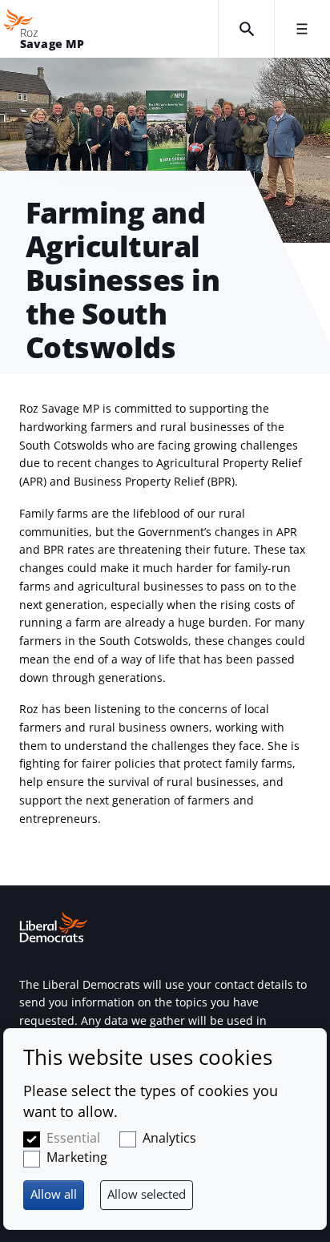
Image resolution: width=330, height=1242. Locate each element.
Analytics (169, 1138)
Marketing (76, 1157)
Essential (73, 1138)
